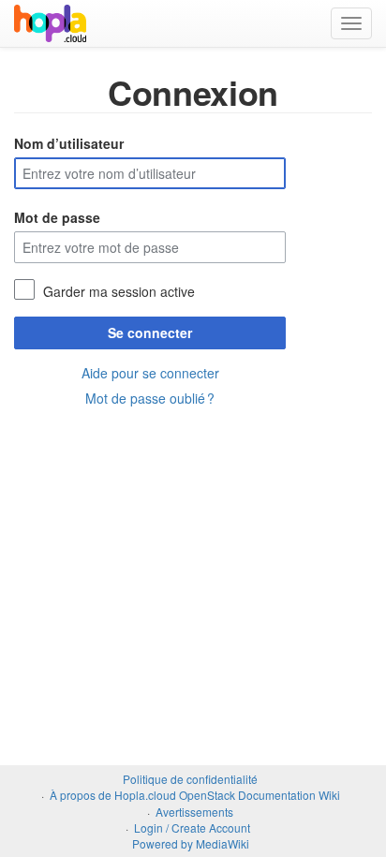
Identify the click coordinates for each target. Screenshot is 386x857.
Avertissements (194, 812)
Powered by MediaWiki (190, 843)
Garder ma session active (119, 291)
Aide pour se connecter (150, 372)
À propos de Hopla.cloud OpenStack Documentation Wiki (195, 795)
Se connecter (150, 332)
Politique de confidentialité (190, 779)
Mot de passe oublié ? (150, 398)
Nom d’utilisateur (69, 143)
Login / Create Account (192, 827)
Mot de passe (57, 217)
